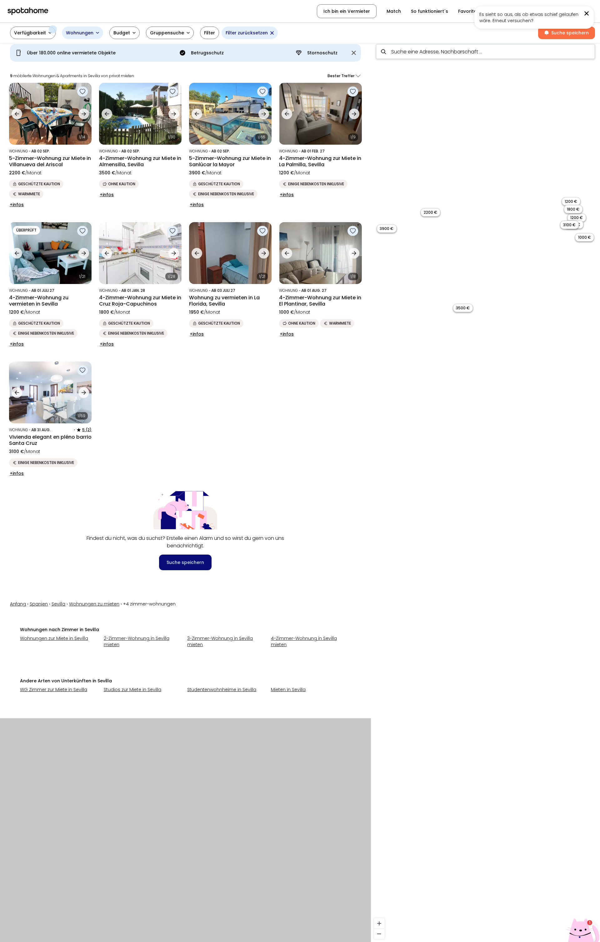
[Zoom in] (379, 923)
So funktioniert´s (429, 11)
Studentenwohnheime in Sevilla (221, 689)
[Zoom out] (379, 934)
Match (394, 11)
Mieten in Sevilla (288, 689)
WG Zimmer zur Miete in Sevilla (53, 689)
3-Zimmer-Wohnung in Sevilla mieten (220, 641)
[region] (485, 490)
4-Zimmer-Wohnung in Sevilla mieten (304, 641)
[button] (559, 11)
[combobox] (485, 51)
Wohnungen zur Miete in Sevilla (54, 638)
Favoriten (468, 11)
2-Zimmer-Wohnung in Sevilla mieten (136, 641)
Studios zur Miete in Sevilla (132, 689)
